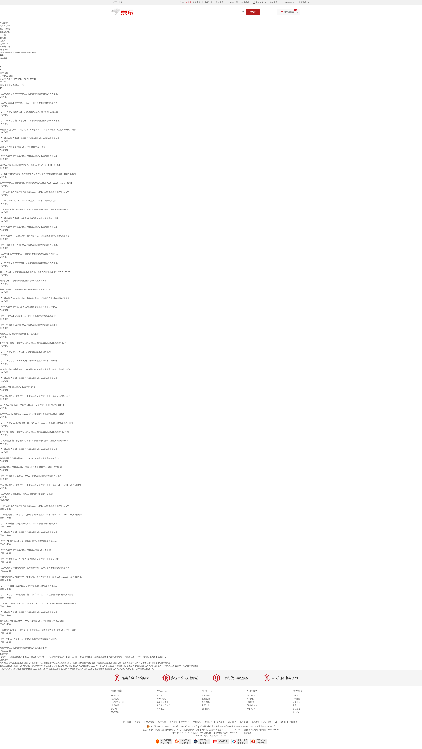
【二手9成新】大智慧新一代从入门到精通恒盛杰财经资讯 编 (26, 494)
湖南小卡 (4, 657)
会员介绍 (115, 699)
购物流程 (115, 695)
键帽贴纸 (4, 43)
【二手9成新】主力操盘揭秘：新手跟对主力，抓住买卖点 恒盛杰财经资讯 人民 (34, 236)
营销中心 (185, 722)
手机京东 (259, 2)
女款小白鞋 (180, 666)
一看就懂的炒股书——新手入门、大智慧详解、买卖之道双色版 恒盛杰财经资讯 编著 (38, 129)
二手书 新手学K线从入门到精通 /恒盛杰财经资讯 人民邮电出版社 (28, 200)
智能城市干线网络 (39, 666)
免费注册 (196, 2)
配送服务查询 (162, 702)
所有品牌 (4, 58)
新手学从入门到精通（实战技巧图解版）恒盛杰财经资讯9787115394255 (32, 405)
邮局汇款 (206, 705)
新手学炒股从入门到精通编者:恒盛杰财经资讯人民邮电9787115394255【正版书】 (36, 183)
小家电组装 (99, 669)
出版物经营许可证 (191, 730)
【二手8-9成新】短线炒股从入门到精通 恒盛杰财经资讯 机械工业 (28, 316)
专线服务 (80, 669)
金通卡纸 (162, 657)
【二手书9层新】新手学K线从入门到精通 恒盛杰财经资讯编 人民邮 (29, 218)
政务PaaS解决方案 (166, 666)
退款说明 (251, 702)
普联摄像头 (5, 32)
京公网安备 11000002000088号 (164, 726)
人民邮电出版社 (7, 76)
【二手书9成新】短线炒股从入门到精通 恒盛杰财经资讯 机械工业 (29, 325)
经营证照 (248, 733)
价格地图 (17, 669)
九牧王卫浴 (89, 669)
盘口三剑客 (73, 657)
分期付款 (206, 702)
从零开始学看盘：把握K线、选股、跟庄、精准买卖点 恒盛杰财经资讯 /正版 (33, 343)
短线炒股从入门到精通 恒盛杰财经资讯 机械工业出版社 (24, 280)
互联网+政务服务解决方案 (69, 666)
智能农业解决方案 (8, 666)
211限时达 (161, 699)
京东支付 (214, 736)
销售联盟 (220, 722)
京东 (133, 13)
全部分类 (4, 23)
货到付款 (206, 695)
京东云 (223, 736)
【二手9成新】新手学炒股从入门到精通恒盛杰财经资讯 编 (25, 352)
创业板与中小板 (38, 657)
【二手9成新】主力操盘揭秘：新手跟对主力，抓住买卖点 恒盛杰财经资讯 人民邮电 (36, 423)
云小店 (19, 666)
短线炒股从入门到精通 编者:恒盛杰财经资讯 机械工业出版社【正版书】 (31, 467)
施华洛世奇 (131, 669)
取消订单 (251, 709)
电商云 (154, 666)
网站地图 (27, 666)
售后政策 (251, 695)
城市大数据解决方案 (145, 669)
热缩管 (64, 669)
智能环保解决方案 (29, 669)
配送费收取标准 (163, 705)
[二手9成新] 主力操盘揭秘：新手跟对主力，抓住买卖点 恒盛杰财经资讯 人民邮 (34, 192)
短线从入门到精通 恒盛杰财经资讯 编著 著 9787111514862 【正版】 (30, 165)
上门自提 (161, 695)
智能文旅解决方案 (143, 666)
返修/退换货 (252, 705)
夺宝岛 (296, 695)
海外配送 (161, 709)
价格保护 (251, 699)
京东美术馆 (5, 46)
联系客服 (115, 712)
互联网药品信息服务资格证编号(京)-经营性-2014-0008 (224, 726)
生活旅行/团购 (117, 702)
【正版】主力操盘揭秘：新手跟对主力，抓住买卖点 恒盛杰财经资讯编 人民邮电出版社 (38, 174)
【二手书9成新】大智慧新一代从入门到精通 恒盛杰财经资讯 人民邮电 (30, 476)
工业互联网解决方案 (117, 666)
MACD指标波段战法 (146, 657)
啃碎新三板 (130, 657)
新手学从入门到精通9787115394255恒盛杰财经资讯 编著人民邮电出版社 (32, 414)
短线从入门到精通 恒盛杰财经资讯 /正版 (17, 387)
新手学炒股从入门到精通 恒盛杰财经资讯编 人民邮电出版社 (26, 289)
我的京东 (220, 2)
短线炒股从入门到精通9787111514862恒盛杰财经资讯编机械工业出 (30, 458)
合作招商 (162, 722)
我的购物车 (289, 12)
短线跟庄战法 (100, 657)
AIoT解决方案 (102, 666)
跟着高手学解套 (116, 657)
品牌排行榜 (5, 29)
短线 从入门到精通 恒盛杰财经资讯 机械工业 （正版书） (24, 147)
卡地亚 (49, 669)
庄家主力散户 (16, 657)
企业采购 (245, 2)
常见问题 (115, 705)
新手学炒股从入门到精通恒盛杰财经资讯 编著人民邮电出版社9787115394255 (35, 272)
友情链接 (209, 722)
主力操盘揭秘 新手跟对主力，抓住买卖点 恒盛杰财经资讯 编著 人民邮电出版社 (35, 369)
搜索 (253, 12)
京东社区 (232, 722)
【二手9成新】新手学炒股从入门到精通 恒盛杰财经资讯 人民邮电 (29, 94)
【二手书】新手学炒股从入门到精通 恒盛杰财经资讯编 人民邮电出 (29, 254)
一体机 (3, 35)
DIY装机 (296, 699)
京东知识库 (5, 26)
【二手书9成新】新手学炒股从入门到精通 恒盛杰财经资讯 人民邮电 (30, 120)
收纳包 (3, 38)
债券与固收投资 (13, 52)
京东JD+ (296, 712)
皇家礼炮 (41, 669)
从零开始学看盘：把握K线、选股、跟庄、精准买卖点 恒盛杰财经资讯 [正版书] (34, 432)
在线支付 (206, 699)
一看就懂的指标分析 (56, 657)
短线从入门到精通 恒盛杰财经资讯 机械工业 (19, 334)
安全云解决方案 (112, 669)
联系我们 (138, 722)
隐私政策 (255, 722)
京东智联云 (52, 666)
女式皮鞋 (8, 669)
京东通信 (297, 709)
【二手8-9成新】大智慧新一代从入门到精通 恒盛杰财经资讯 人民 (28, 103)
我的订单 (208, 2)
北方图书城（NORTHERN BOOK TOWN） (19, 79)
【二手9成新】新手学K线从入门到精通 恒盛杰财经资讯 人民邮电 (28, 307)
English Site (280, 722)
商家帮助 (174, 722)
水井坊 (122, 669)
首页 (2, 52)
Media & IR (294, 722)
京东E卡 (296, 705)
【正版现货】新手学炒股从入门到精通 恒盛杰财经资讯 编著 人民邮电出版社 (34, 209)
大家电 (114, 709)
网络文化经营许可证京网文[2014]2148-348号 (222, 730)
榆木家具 (130, 666)
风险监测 (244, 722)
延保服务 (297, 702)
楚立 (27, 657)
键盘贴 (3, 40)
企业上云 (56, 669)
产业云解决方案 (88, 666)
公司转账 (206, 709)
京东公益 (267, 722)
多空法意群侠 (86, 657)
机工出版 (4, 73)
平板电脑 (71, 669)
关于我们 (127, 722)
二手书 (3, 82)
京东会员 (234, 2)
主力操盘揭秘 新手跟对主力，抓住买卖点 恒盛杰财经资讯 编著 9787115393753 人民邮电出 (41, 485)
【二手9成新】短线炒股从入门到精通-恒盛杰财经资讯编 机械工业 (29, 112)
